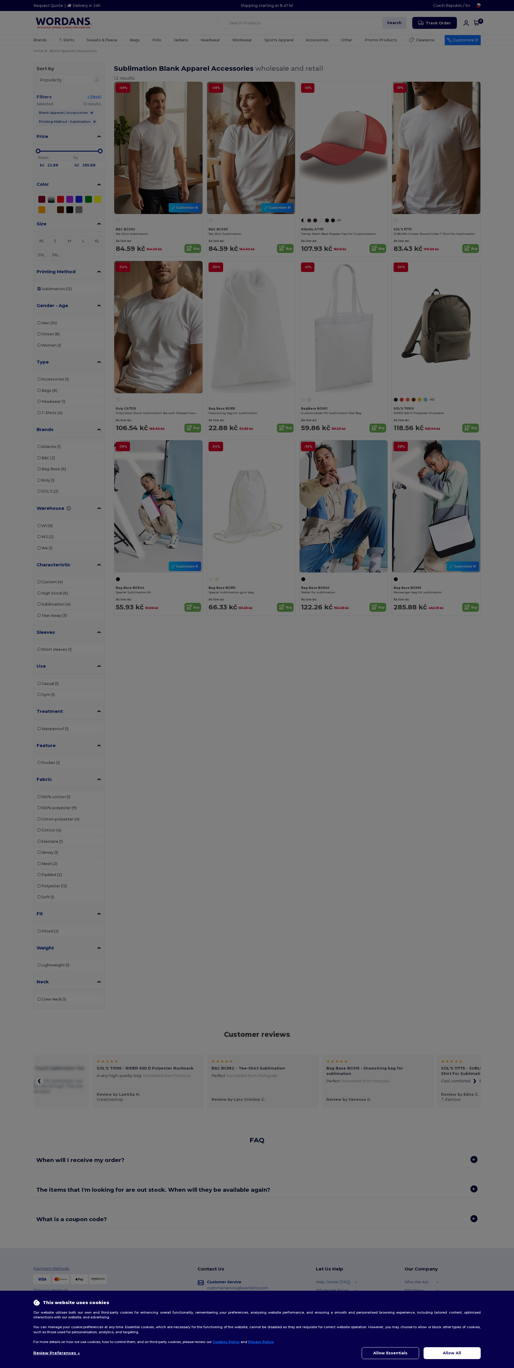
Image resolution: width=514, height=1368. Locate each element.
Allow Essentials (390, 1353)
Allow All (452, 1353)
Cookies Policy (226, 1342)
